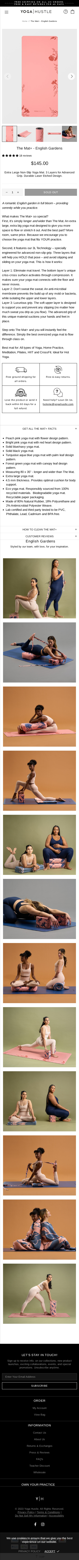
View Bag (39, 1414)
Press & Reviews (39, 1452)
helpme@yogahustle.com (58, 404)
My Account (40, 1408)
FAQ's (39, 1459)
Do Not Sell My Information (31, 1515)
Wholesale (39, 1472)
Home (25, 21)
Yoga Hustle (36, 11)
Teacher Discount (39, 1465)
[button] (10, 155)
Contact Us (39, 1432)
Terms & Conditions (48, 1512)
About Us (39, 1439)
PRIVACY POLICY (29, 1551)
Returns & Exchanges (39, 1445)
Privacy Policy (26, 1512)
